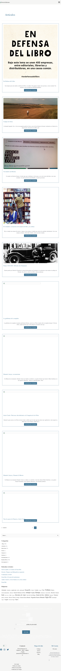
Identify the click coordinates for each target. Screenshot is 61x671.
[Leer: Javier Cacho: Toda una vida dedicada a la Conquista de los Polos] (30, 401)
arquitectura (14, 590)
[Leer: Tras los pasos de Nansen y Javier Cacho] (30, 504)
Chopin (40, 590)
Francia (57, 592)
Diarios (52, 590)
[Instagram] (4, 649)
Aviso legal (16, 664)
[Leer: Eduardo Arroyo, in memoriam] (30, 353)
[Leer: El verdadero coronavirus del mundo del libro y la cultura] (16, 206)
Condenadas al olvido (6, 574)
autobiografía (22, 590)
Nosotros (38, 652)
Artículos (3, 546)
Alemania (3, 590)
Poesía (14, 597)
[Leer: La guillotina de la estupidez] (22, 299)
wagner (6, 599)
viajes (2, 599)
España (33, 592)
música (47, 595)
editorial (11, 592)
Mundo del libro (40, 595)
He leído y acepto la (27, 624)
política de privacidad (31, 624)
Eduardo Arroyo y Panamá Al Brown (13, 475)
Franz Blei (3, 582)
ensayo (28, 592)
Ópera (16, 599)
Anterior (4, 527)
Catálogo (38, 649)
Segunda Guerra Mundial (38, 597)
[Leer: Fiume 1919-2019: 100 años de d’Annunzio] (30, 253)
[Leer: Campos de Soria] (30, 108)
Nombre (24, 614)
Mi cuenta (55, 649)
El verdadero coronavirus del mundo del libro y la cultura (18, 226)
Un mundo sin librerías (9, 171)
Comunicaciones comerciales (26, 627)
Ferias (2, 550)
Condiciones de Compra (17, 669)
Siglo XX (48, 597)
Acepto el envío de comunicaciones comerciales (26, 628)
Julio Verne (7, 595)
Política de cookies (17, 666)
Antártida (9, 590)
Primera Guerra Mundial (25, 597)
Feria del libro (48, 592)
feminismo (43, 592)
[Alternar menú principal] (59, 2)
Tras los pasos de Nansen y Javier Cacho (14, 519)
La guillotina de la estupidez (11, 318)
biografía (27, 590)
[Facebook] (1, 649)
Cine (43, 590)
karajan (13, 595)
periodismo (6, 597)
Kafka (10, 595)
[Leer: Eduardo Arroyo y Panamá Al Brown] (30, 452)
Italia (2, 595)
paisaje (2, 597)
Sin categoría (4, 562)
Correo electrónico (23, 619)
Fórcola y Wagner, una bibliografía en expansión (12, 572)
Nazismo (56, 595)
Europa (37, 592)
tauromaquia (54, 597)
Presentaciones (4, 557)
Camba (32, 590)
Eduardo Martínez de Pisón (19, 592)
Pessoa (10, 597)
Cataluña (36, 590)
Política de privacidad (26, 622)
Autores (38, 650)
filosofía (53, 592)
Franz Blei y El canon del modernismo (10, 577)
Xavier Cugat (12, 599)
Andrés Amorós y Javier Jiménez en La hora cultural (13, 579)
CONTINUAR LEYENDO (30, 90)
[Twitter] (8, 649)
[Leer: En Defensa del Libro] (30, 51)
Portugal (17, 597)
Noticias (3, 555)
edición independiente (5, 592)
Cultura (48, 590)
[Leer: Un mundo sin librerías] (30, 153)
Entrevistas (3, 548)
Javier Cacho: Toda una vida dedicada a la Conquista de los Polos (21, 415)
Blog (2, 543)
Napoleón (51, 595)
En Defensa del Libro (9, 81)
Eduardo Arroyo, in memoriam (11, 374)
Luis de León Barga (31, 595)
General (3, 553)
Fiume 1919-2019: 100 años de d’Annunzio (15, 266)
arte (18, 590)
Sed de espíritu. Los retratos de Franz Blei (11, 569)
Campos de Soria (8, 121)
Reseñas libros (4, 559)
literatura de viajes (20, 595)
